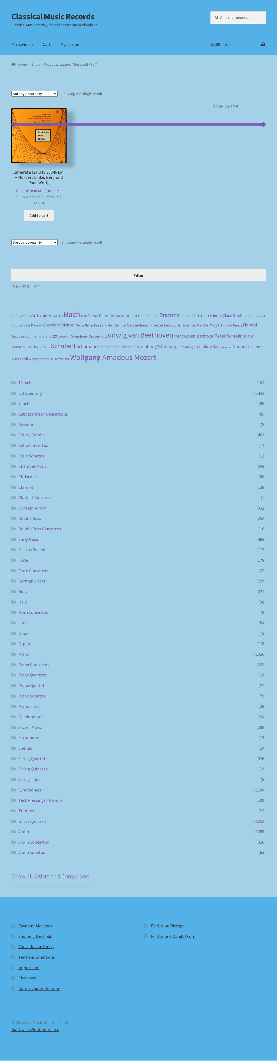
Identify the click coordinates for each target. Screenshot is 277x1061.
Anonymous (20, 315)
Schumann (87, 346)
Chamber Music (32, 466)
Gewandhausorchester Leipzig (151, 325)
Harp (23, 602)
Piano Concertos (33, 664)
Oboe (23, 633)
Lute (22, 622)
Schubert (63, 346)
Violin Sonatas (31, 852)
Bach (72, 314)
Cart (47, 44)
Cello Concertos (33, 445)
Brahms (169, 315)
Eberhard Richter (59, 325)
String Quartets (33, 758)
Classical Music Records (52, 16)
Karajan (43, 336)
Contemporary (32, 508)
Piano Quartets (32, 675)
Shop (35, 64)
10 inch (24, 382)
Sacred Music (30, 727)
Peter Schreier (229, 336)
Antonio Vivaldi (47, 315)
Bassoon (26, 424)
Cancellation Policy (36, 946)
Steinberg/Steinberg (157, 346)
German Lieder (31, 581)
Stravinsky (186, 347)
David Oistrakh (257, 316)
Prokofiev (18, 347)
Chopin (186, 316)
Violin (23, 831)
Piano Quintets (32, 685)
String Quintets (32, 769)
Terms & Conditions (36, 957)
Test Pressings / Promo (40, 800)
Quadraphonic (31, 716)
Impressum (28, 967)
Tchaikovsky (206, 346)
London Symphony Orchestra (80, 336)
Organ (24, 643)
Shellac (25, 748)
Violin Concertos (33, 842)
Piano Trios (28, 706)
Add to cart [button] (38, 215)
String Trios (29, 779)
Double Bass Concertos (39, 528)
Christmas (28, 476)
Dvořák (36, 325)
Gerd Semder (117, 325)
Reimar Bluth (42, 347)
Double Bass (20, 325)
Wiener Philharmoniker (54, 359)
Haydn (216, 324)
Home (22, 64)
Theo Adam (225, 347)
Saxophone (28, 737)
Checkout (27, 978)
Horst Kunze (233, 325)
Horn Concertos (33, 612)
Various (240, 346)
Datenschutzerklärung (39, 988)
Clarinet (26, 487)
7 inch (23, 403)
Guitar (24, 591)
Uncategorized (32, 821)
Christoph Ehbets (207, 315)
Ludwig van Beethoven (138, 334)
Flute (23, 560)
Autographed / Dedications (43, 414)
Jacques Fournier (24, 336)
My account (70, 44)
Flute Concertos (33, 570)
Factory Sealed (31, 549)
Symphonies (29, 790)
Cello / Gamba (31, 434)
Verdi (24, 358)
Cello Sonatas (31, 456)
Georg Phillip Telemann (91, 325)
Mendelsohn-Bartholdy (194, 336)
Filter (139, 275)
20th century (30, 393)
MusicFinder (22, 44)
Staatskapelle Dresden (117, 346)
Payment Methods (35, 925)
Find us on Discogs (167, 925)
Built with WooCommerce (35, 1029)
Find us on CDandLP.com (173, 936)
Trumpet (26, 810)
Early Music (28, 539)
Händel (250, 325)
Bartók (86, 316)
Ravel (29, 347)
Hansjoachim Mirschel (193, 325)
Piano (249, 336)
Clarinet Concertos (36, 497)
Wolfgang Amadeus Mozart (113, 357)
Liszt (53, 336)
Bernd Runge (148, 316)
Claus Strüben (235, 315)
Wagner (34, 359)
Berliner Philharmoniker (114, 315)
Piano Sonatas (31, 696)
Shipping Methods (35, 936)
